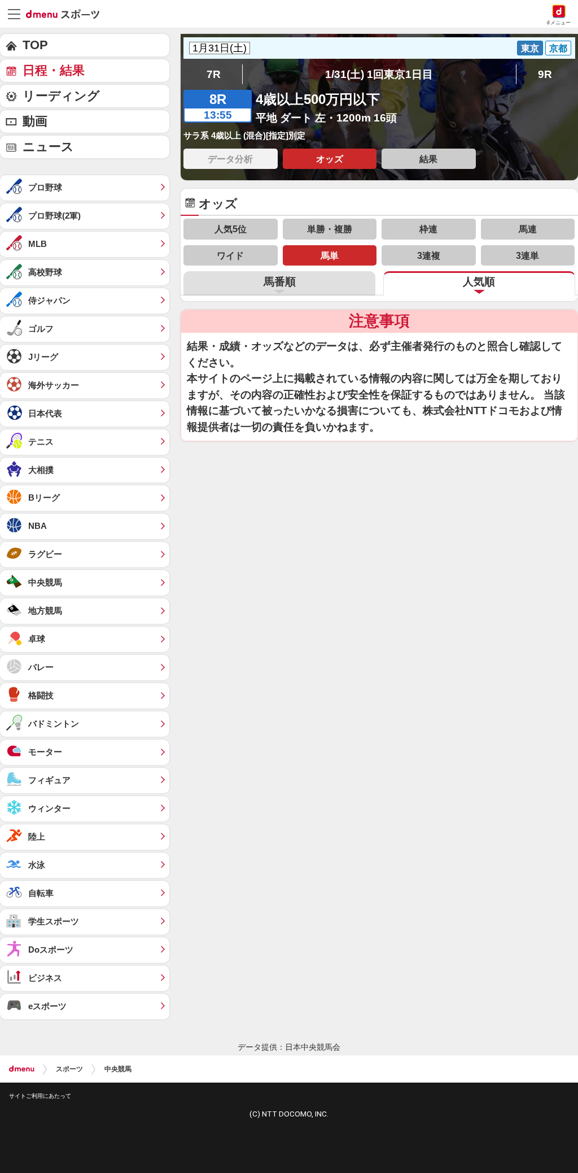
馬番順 (280, 282)
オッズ (329, 159)
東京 (530, 48)
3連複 (428, 255)
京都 (558, 48)
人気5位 (230, 229)
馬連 (528, 229)
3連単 (527, 255)
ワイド (230, 255)
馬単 (330, 255)
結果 (428, 159)
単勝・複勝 (329, 229)
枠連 (428, 229)
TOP (35, 45)
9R (545, 74)
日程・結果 (54, 70)
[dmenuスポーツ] (67, 14)
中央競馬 (118, 1069)
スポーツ (69, 1069)
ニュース (48, 147)
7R (214, 74)
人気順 (479, 282)
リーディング (61, 96)
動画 (35, 121)
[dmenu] (21, 1069)
